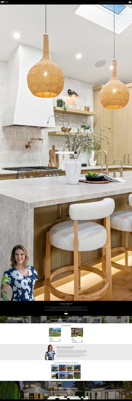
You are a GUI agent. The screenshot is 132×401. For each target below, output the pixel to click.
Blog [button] (124, 2)
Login (130, 2)
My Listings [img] (102, 2)
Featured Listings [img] (107, 2)
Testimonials (118, 2)
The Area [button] (121, 2)
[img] (83, 400)
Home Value (112, 2)
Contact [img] (127, 2)
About (115, 2)
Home (100, 2)
